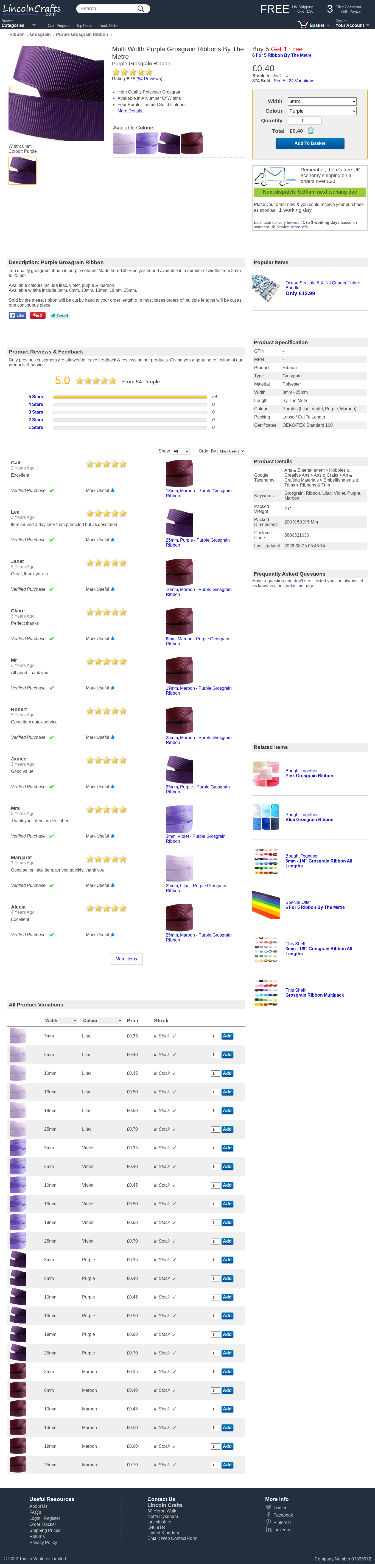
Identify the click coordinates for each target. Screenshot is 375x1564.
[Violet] (147, 143)
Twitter (279, 1507)
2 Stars (36, 419)
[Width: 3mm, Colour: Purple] (18, 1266)
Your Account (349, 25)
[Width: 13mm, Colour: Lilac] (18, 1098)
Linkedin (281, 1530)
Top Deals (84, 26)
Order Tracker (42, 1524)
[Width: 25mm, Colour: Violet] (18, 1247)
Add (227, 1036)
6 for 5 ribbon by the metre (282, 55)
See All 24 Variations (294, 80)
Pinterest (282, 1522)
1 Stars (36, 427)
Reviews (149, 79)
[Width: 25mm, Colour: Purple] (18, 1359)
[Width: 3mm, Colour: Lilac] (18, 1042)
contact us (293, 585)
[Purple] (22, 170)
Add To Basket (310, 143)
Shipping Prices (44, 1530)
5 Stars (36, 396)
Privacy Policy (43, 1542)
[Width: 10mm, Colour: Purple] (18, 1303)
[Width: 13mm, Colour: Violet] (18, 1210)
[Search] (141, 9)
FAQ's (35, 1512)
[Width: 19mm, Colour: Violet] (18, 1228)
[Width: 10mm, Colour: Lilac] (18, 1079)
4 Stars (36, 404)
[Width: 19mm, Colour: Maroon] (18, 1452)
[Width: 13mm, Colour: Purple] (18, 1322)
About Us (38, 1506)
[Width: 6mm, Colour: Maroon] (18, 1396)
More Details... (131, 111)
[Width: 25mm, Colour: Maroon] (18, 1471)
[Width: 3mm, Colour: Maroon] (18, 1378)
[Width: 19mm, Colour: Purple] (18, 1340)
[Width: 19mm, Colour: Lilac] (18, 1117)
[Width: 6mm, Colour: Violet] (18, 1172)
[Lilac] (124, 143)
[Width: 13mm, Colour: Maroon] (18, 1434)
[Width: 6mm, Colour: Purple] (18, 1284)
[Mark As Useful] (112, 490)
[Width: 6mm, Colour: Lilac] (18, 1061)
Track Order (108, 26)
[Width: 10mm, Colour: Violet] (18, 1191)
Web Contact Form (179, 1538)
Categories (13, 25)
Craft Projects (59, 26)
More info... (301, 227)
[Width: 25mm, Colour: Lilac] (18, 1135)
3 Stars (36, 412)
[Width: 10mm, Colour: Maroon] (18, 1415)
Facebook (283, 1515)
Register (52, 1518)
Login (34, 1518)
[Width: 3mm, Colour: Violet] (18, 1154)
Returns (37, 1536)
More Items (126, 959)
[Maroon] (192, 143)
